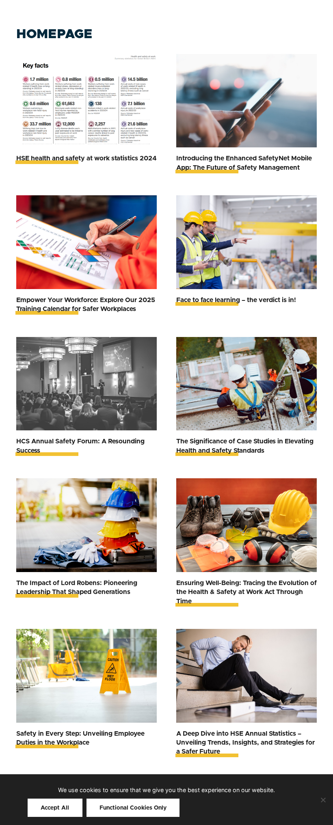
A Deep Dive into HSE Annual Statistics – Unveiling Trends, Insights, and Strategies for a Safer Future (245, 742)
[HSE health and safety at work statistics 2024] (86, 101)
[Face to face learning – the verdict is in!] (246, 242)
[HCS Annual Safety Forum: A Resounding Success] (86, 384)
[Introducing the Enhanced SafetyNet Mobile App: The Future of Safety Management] (246, 101)
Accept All (55, 808)
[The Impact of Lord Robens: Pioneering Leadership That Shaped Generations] (86, 525)
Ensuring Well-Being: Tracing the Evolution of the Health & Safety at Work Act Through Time (246, 592)
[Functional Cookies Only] (323, 800)
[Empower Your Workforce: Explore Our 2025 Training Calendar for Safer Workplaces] (86, 242)
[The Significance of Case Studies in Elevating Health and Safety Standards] (246, 384)
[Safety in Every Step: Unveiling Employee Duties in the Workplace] (86, 676)
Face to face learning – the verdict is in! (236, 300)
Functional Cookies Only (132, 808)
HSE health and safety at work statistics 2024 (86, 158)
